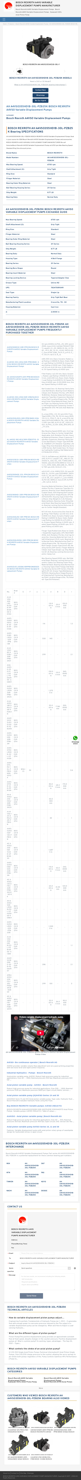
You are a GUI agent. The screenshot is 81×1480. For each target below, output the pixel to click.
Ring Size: (10, 174)
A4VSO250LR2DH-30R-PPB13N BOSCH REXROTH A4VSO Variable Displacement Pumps (22, 542)
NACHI (9, 1191)
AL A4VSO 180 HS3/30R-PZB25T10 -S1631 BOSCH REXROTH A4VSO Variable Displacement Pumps (23, 442)
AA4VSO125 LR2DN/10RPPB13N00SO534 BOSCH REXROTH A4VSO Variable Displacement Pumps (23, 569)
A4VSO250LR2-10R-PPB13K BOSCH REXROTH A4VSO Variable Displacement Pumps (23, 519)
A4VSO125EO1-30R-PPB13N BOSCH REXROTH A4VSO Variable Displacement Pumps (23, 462)
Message (12, 1275)
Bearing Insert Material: (16, 273)
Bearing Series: (12, 263)
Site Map (23, 1473)
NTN (8, 1173)
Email (10, 1254)
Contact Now (40, 90)
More (41, 1388)
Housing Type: (12, 259)
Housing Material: (13, 307)
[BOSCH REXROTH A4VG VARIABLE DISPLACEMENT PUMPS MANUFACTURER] (9, 6)
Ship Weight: (11, 193)
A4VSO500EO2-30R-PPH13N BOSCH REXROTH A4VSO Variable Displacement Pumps (23, 349)
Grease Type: (11, 283)
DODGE (44, 1191)
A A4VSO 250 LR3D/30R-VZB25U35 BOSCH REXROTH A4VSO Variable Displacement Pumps (23, 399)
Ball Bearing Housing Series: (18, 188)
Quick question (10, 1269)
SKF (43, 1164)
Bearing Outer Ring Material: (18, 183)
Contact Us (15, 1473)
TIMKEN (10, 1182)
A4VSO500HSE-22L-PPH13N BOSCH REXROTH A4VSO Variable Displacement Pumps (23, 477)
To (10, 1258)
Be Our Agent (40, 101)
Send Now (31, 1296)
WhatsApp (40, 95)
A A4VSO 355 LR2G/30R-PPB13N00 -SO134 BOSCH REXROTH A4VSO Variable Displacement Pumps (23, 364)
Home (4, 24)
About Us (6, 1473)
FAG (42, 1173)
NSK (8, 1164)
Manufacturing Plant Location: (18, 302)
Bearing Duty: (12, 197)
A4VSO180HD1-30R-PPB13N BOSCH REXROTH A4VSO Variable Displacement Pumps (23, 497)
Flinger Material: (13, 179)
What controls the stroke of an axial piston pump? (34, 1348)
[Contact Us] (76, 740)
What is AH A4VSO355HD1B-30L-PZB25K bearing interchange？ (40, 85)
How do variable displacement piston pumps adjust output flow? (36, 1317)
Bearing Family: (12, 297)
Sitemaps (30, 1473)
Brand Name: (11, 153)
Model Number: (12, 158)
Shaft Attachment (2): (15, 169)
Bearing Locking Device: (16, 278)
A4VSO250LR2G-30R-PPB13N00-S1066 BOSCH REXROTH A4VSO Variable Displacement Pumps (23, 420)
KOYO (43, 1182)
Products (11, 24)
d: (6, 312)
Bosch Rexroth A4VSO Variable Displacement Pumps (32, 24)
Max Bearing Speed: (14, 165)
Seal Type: (10, 293)
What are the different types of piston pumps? (32, 1333)
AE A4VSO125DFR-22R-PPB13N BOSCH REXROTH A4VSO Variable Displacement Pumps (23, 379)
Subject (11, 1263)
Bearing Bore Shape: (14, 268)
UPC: (8, 288)
